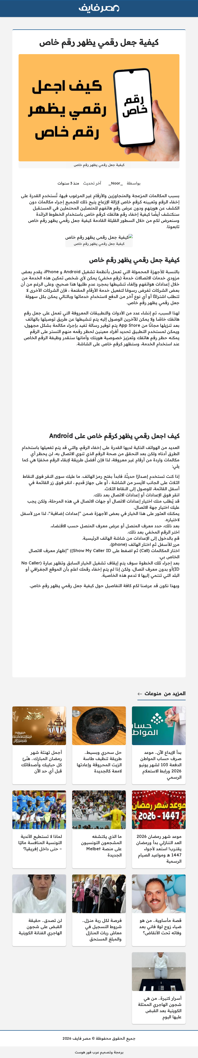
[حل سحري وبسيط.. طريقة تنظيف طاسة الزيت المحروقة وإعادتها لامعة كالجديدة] (99, 745)
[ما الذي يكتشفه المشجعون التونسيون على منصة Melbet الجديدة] (99, 829)
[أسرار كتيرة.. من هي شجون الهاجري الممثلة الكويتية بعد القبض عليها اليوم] (159, 988)
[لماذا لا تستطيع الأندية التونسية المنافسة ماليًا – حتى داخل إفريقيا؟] (39, 829)
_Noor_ (115, 183)
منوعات (153, 693)
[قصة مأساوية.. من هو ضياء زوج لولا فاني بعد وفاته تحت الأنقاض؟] (159, 910)
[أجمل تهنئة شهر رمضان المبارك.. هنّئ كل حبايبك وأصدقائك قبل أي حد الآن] (39, 745)
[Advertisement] (99, 387)
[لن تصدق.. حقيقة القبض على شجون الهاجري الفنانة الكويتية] (39, 910)
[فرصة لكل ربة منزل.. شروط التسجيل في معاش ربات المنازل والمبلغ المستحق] (99, 910)
